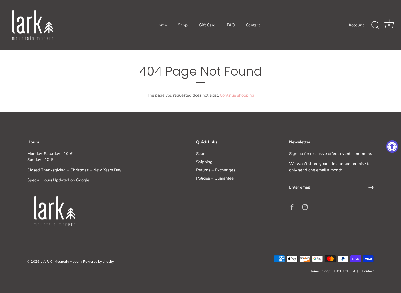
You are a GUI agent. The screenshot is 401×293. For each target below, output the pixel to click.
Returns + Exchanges (215, 170)
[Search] (375, 25)
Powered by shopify (98, 261)
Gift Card (207, 25)
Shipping (204, 162)
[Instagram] (305, 207)
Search (202, 153)
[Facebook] (292, 207)
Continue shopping (237, 95)
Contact (253, 25)
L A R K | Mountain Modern (61, 261)
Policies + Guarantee (215, 178)
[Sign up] (371, 187)
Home (161, 25)
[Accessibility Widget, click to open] (392, 146)
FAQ (231, 25)
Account (356, 25)
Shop (183, 25)
